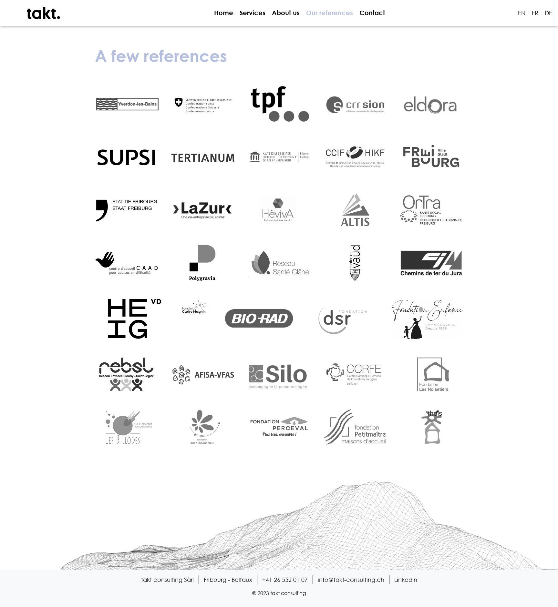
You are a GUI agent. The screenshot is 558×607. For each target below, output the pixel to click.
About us (286, 12)
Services (252, 12)
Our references (329, 12)
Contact (372, 12)
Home (223, 12)
